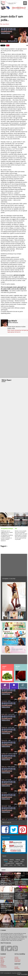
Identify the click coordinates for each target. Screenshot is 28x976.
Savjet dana (17, 961)
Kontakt (16, 967)
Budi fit (2, 962)
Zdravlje (2, 961)
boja (5, 861)
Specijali (16, 958)
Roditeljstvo (3, 965)
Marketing (17, 968)
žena (23, 865)
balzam (6, 865)
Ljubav (2, 964)
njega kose (19, 863)
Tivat (18, 865)
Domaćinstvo (4, 967)
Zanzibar (16, 861)
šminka (12, 860)
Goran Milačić (24, 974)
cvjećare (5, 860)
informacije (4, 550)
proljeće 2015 (10, 863)
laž (13, 546)
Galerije (16, 957)
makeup (17, 860)
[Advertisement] (14, 347)
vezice (10, 865)
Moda (2, 958)
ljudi (10, 550)
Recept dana (18, 960)
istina (18, 546)
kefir (23, 860)
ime (10, 546)
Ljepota (2, 960)
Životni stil (3, 957)
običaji (11, 861)
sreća (21, 861)
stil (15, 865)
